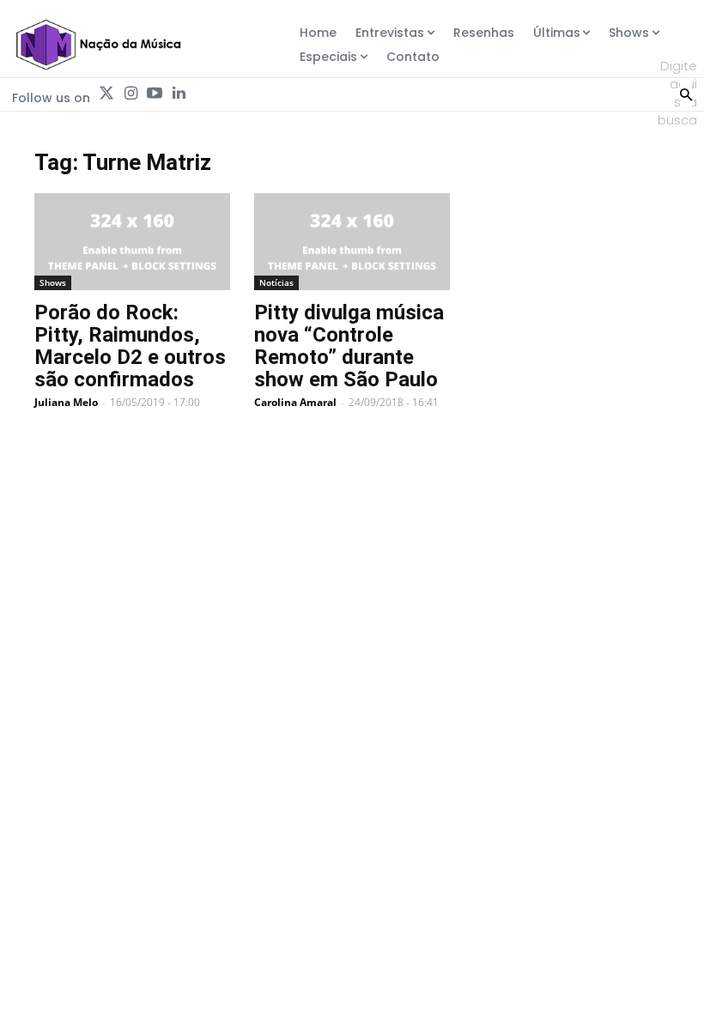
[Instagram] (130, 93)
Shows (52, 282)
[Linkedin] (178, 93)
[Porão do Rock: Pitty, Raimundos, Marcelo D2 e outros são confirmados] (132, 241)
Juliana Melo (66, 402)
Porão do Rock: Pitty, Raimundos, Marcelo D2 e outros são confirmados (130, 345)
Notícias (276, 282)
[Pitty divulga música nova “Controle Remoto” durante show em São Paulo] (352, 241)
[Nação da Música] (98, 44)
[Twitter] (106, 93)
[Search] (686, 92)
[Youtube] (154, 93)
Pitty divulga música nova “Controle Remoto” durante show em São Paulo (349, 345)
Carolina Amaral (295, 402)
